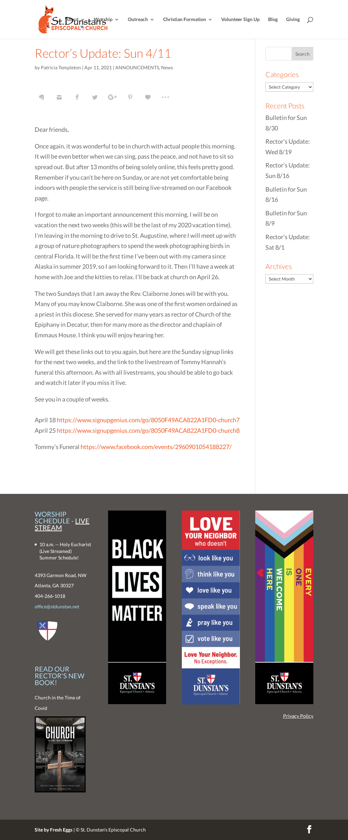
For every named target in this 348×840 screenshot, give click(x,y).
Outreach (138, 19)
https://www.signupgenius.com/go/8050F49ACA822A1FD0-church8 (148, 430)
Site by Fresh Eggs (53, 830)
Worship (103, 19)
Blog (273, 19)
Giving (293, 19)
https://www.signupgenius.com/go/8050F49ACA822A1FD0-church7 (148, 420)
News (167, 67)
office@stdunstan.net (57, 606)
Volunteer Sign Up (240, 19)
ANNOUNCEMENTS (137, 67)
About (72, 19)
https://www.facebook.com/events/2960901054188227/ (156, 446)
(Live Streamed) (55, 551)
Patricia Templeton (61, 67)
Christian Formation (184, 19)
